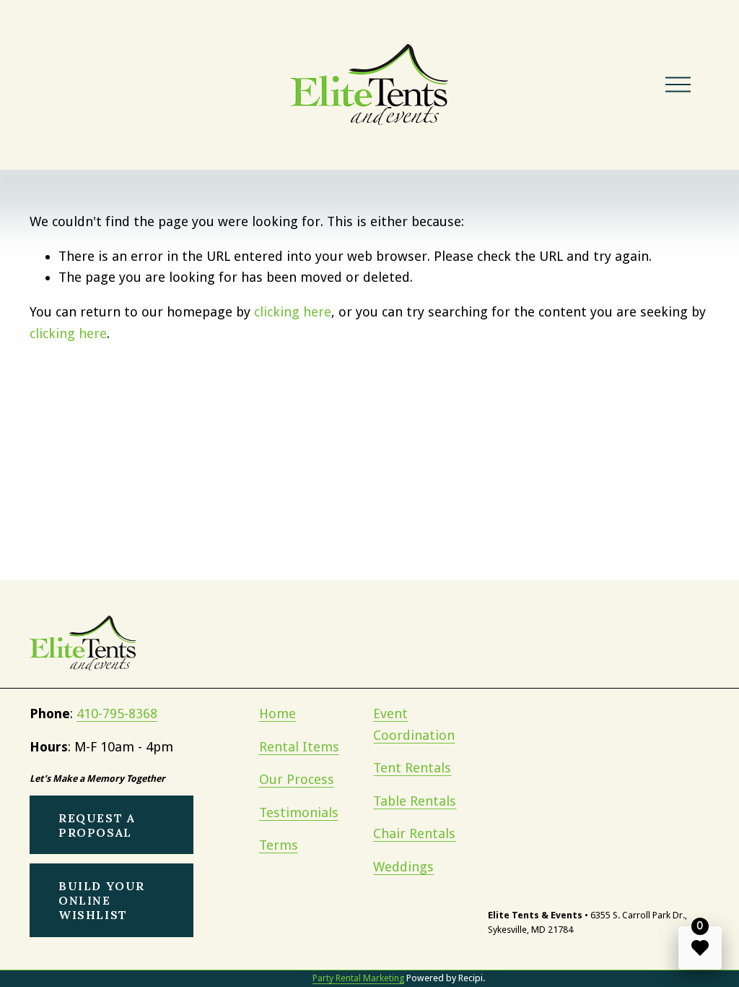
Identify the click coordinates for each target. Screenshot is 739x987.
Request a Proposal (96, 825)
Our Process (296, 779)
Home (277, 713)
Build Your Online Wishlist (101, 900)
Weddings (403, 866)
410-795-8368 (116, 713)
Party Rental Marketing (358, 978)
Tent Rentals (412, 767)
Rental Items (299, 746)
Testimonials (298, 812)
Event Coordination (414, 724)
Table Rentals (414, 801)
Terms (278, 845)
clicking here (292, 311)
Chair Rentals (414, 833)
